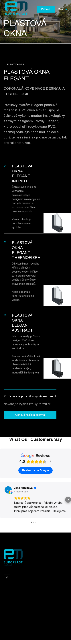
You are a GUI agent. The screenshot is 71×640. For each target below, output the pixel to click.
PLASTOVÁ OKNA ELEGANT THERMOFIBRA (26, 250)
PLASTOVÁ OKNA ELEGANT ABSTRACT (22, 323)
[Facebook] (7, 577)
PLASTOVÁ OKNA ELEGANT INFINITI (22, 174)
